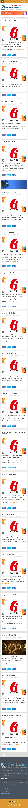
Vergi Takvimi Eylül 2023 (8, 313)
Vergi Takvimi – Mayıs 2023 (9, 514)
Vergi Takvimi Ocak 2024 (9, 142)
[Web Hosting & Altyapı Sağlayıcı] (14, 801)
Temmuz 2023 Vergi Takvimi (10, 394)
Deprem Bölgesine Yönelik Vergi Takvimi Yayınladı (13, 433)
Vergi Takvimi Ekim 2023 (8, 273)
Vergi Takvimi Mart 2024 (9, 21)
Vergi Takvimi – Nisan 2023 (9, 555)
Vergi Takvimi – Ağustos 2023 (10, 353)
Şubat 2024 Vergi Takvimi (9, 61)
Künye (9, 793)
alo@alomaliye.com (6, 792)
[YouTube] (24, 1)
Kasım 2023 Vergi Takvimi (9, 233)
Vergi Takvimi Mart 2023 (9, 595)
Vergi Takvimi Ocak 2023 (9, 675)
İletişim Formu (4, 793)
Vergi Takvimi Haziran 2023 (9, 474)
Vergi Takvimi (18, 23)
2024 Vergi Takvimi (7, 101)
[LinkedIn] (22, 1)
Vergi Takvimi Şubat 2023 (9, 635)
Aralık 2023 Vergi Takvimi (9, 192)
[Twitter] (18, 1)
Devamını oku (19, 49)
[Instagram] (26, 1)
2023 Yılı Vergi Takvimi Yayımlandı (11, 715)
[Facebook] (20, 1)
